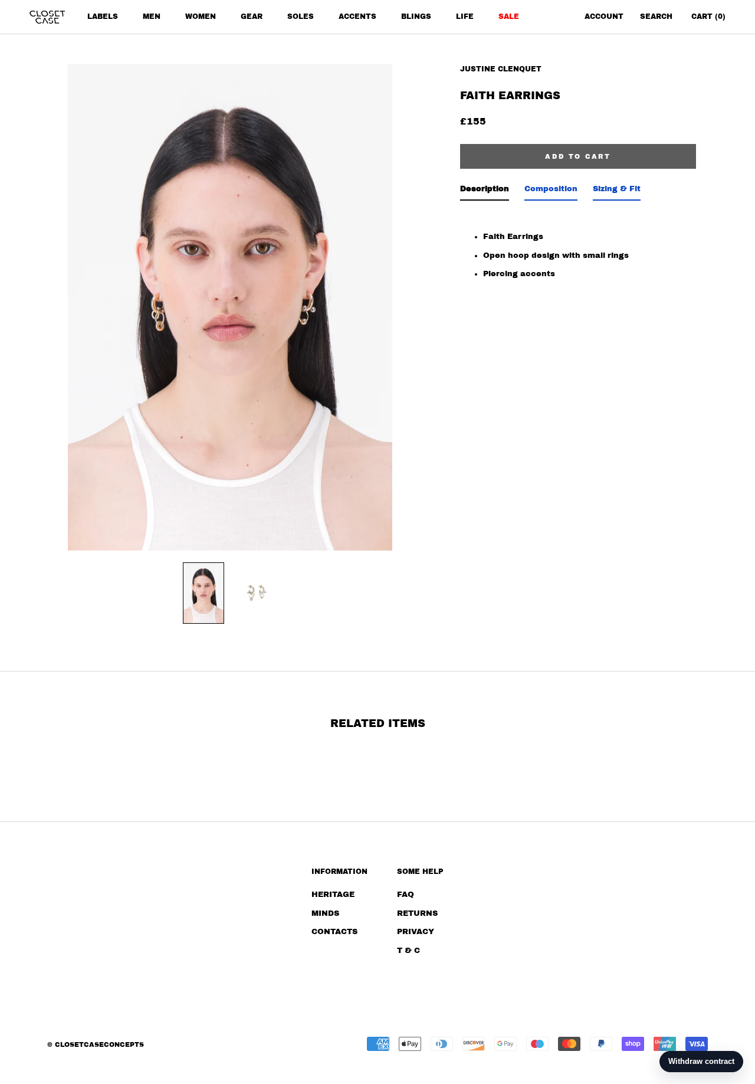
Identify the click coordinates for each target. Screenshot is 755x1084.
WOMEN (200, 16)
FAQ (405, 894)
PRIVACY (415, 932)
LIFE (465, 16)
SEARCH (656, 16)
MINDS (325, 913)
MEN (151, 16)
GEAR (251, 16)
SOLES (300, 16)
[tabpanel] (578, 245)
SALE (508, 16)
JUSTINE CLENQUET (500, 69)
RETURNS (417, 913)
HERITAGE (332, 894)
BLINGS (416, 16)
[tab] (484, 191)
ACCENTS (357, 16)
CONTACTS (334, 932)
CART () (708, 16)
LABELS (102, 16)
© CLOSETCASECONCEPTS (95, 1044)
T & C (408, 951)
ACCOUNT (604, 16)
